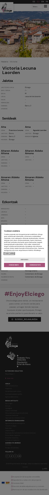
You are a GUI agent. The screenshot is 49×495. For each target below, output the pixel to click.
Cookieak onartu (14, 265)
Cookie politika (9, 254)
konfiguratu (24, 260)
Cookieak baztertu (35, 265)
